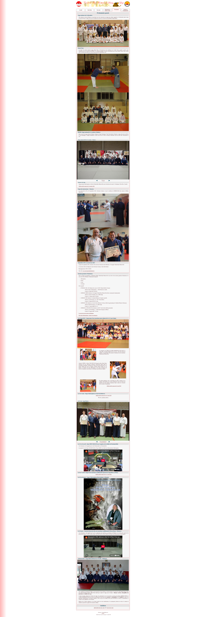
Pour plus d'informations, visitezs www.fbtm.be (88, 315)
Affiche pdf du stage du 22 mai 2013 (114, 386)
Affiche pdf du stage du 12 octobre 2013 (87, 186)
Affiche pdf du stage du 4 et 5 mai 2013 (103, 395)
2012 (104, 607)
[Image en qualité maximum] (103, 46)
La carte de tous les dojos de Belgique (86, 313)
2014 (108, 607)
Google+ (103, 613)
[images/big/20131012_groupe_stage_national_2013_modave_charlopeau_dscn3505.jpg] (103, 179)
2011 (101, 607)
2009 (97, 607)
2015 (110, 607)
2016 (112, 607)
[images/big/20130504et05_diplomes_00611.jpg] (103, 440)
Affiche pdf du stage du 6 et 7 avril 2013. (103, 474)
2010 (99, 607)
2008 (95, 607)
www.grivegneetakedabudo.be (88, 270)
